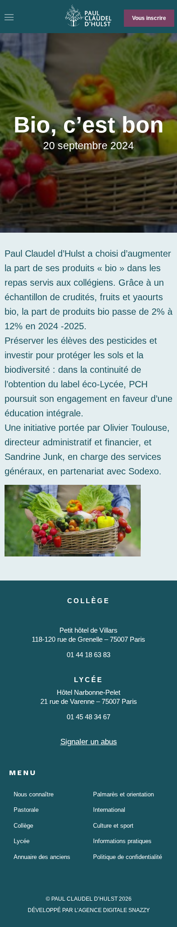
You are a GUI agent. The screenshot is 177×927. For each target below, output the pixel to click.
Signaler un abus (88, 741)
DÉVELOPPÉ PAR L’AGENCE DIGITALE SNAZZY (89, 910)
